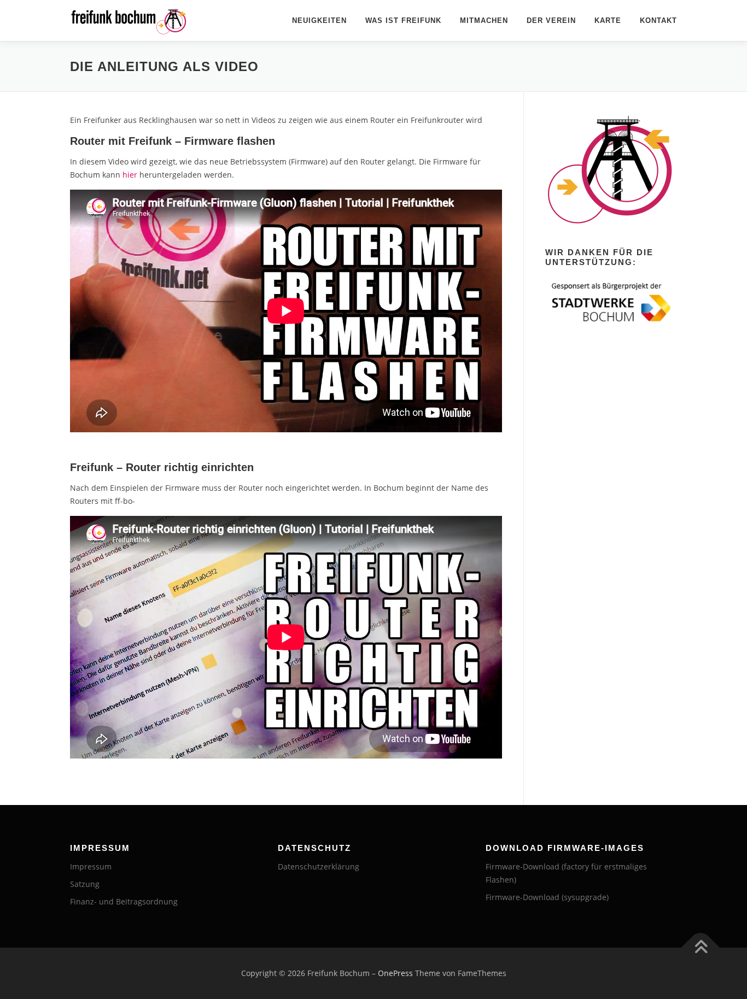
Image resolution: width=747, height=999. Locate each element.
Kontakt (658, 20)
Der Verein (551, 20)
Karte (607, 20)
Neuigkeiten (319, 20)
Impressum (91, 866)
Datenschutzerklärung (318, 866)
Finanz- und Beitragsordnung (124, 901)
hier (129, 174)
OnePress (395, 973)
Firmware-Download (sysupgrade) (547, 897)
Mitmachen (484, 20)
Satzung (85, 884)
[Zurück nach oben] (700, 948)
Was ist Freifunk (403, 20)
